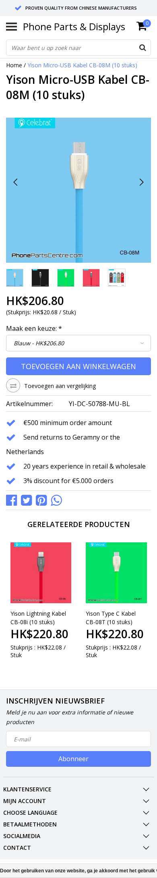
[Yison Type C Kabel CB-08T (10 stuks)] (116, 573)
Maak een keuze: (34, 328)
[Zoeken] (142, 47)
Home (14, 65)
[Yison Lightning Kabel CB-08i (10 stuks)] (41, 573)
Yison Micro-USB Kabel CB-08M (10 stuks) (82, 65)
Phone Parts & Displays (74, 26)
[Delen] (13, 500)
